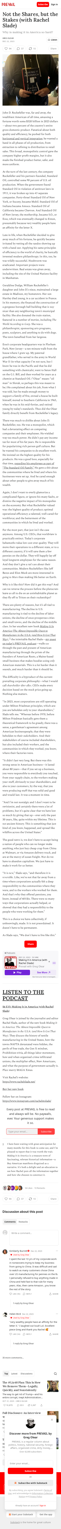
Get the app (46, 1514)
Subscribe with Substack (32, 1482)
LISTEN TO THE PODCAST (23, 995)
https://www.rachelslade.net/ (19, 1082)
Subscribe (43, 4)
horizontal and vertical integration (22, 139)
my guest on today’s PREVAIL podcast (29, 641)
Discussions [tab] (26, 1373)
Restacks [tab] (23, 1221)
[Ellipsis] (56, 1250)
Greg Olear (8, 38)
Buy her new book (13, 1089)
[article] (30, 1394)
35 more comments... (13, 1357)
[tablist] (16, 1222)
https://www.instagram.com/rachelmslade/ (27, 1101)
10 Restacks (39, 1188)
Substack (15, 1522)
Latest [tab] (14, 1373)
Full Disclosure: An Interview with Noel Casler (22, 1414)
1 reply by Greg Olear (23, 1303)
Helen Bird (15, 1313)
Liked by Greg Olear (21, 1255)
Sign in (54, 4)
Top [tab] (6, 1373)
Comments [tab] (9, 1221)
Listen (54, 39)
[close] (51, 1419)
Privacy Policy (35, 1496)
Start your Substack (22, 1514)
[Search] (55, 1373)
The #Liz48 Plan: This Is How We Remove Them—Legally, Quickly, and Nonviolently (22, 1386)
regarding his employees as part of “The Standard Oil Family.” (28, 465)
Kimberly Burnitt (18, 1250)
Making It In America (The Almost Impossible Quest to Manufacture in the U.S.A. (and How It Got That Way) (29, 632)
